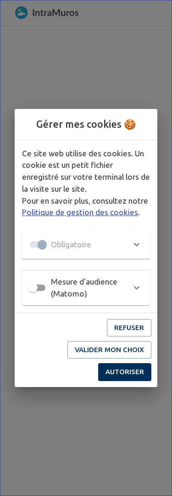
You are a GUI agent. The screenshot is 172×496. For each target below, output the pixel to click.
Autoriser (124, 372)
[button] (86, 244)
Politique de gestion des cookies (80, 212)
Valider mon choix (109, 349)
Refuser (129, 327)
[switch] (33, 287)
